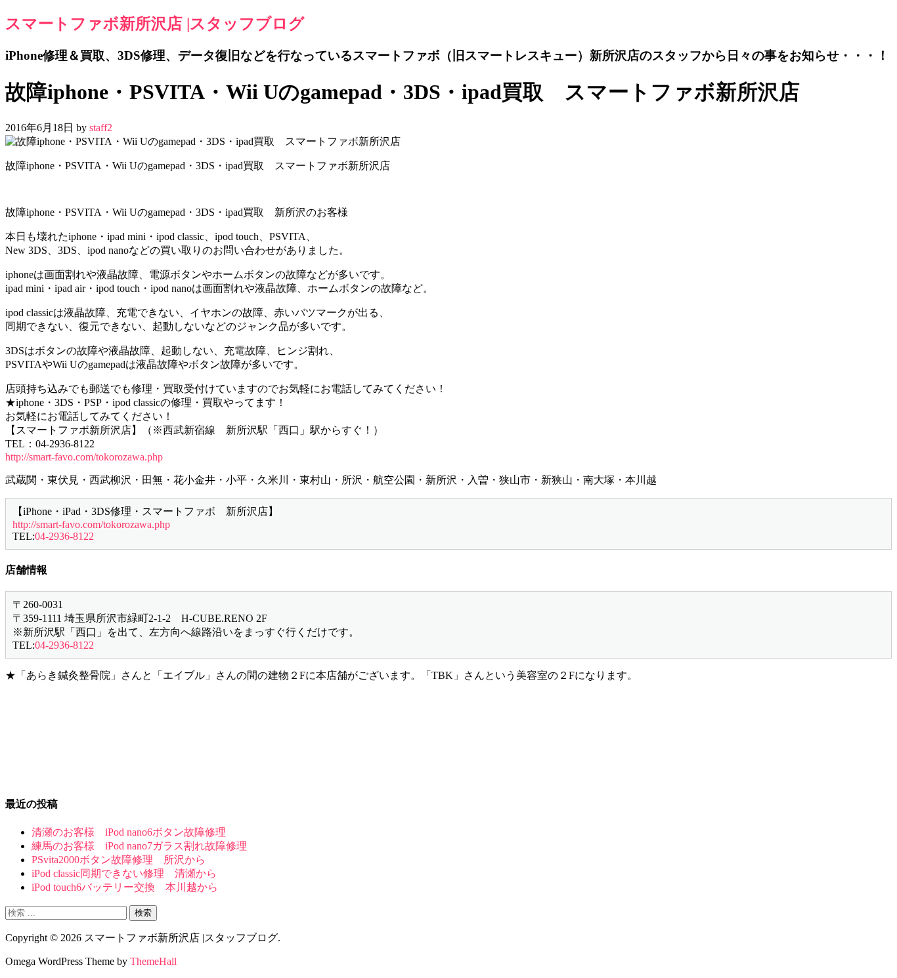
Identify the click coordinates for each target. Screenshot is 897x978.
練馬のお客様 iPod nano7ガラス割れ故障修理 (139, 845)
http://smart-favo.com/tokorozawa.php (84, 456)
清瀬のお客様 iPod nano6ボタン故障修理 (129, 832)
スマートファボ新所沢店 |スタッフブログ (155, 23)
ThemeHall (153, 961)
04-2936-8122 (64, 536)
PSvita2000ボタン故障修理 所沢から (119, 859)
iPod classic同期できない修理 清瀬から (124, 873)
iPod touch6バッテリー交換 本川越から (125, 887)
